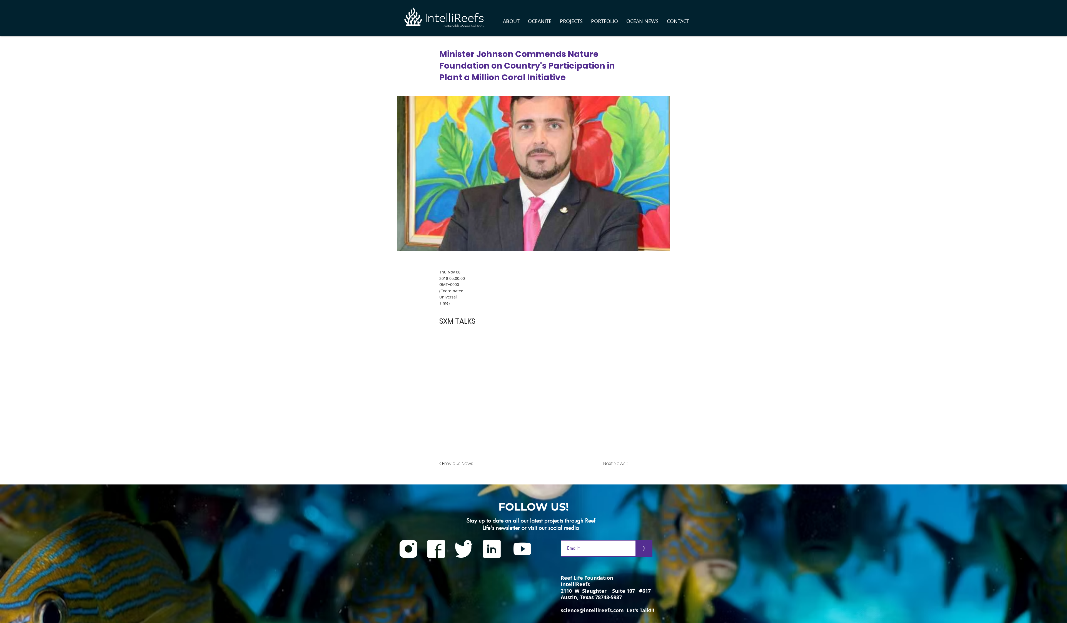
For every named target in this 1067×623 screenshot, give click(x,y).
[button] (511, 21)
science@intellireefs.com (592, 610)
